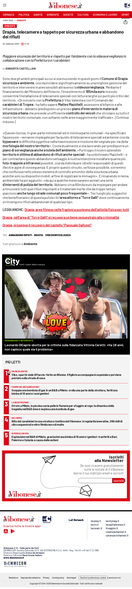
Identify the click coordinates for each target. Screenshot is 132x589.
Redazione (13, 577)
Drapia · (39, 235)
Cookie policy (58, 577)
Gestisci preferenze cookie (93, 577)
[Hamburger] (5, 6)
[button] (125, 22)
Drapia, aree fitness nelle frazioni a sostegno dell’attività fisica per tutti (77, 209)
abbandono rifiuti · (21, 235)
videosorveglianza (58, 235)
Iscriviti (119, 481)
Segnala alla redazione (30, 577)
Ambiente (21, 20)
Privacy (46, 577)
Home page (8, 20)
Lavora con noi (114, 577)
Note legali (71, 577)
